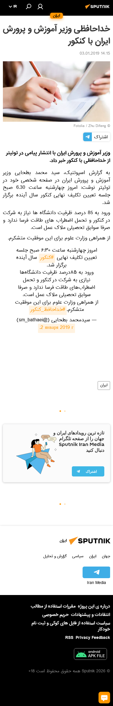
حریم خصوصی (55, 615)
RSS (69, 638)
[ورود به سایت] (40, 6)
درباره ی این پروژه (94, 606)
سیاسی (77, 556)
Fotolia (79, 126)
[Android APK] (90, 655)
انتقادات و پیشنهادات (90, 615)
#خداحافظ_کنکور (47, 310)
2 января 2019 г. (56, 328)
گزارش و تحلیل (55, 556)
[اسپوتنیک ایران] (98, 10)
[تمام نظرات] (104, 697)
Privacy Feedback (93, 638)
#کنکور (47, 258)
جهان (106, 556)
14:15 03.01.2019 (95, 54)
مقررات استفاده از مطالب (53, 606)
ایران (103, 385)
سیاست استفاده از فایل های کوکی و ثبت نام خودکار (71, 626)
